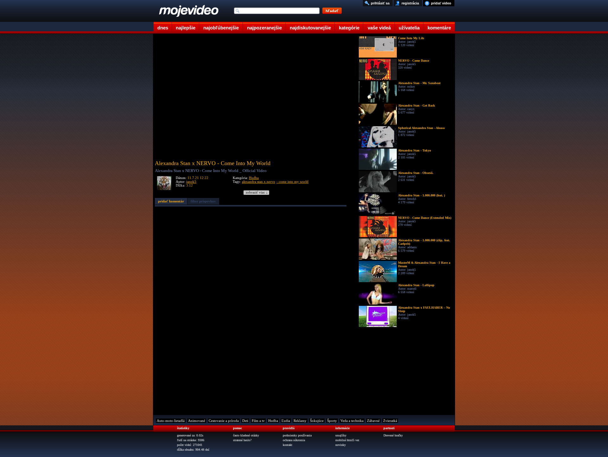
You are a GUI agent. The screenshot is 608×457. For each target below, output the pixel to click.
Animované (196, 421)
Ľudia (286, 421)
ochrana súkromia (294, 440)
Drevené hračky (393, 435)
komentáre (439, 27)
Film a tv (258, 421)
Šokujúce (317, 421)
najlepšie (185, 27)
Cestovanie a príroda (224, 421)
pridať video (441, 3)
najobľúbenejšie (221, 27)
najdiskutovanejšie (310, 27)
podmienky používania (297, 435)
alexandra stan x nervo (258, 181)
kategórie (349, 27)
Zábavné (373, 421)
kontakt (287, 445)
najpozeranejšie (264, 27)
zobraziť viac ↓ (257, 192)
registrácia (410, 3)
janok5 (191, 181)
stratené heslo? (242, 440)
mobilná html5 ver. (347, 440)
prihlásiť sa (380, 3)
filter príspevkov (203, 201)
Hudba (254, 178)
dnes (162, 27)
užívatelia (409, 27)
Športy (332, 421)
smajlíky (340, 435)
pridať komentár (171, 201)
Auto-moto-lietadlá (171, 421)
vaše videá (379, 27)
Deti (245, 421)
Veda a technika (352, 421)
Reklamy (300, 421)
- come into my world (292, 181)
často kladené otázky (246, 435)
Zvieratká (390, 421)
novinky (340, 445)
